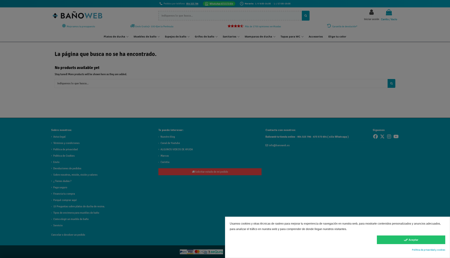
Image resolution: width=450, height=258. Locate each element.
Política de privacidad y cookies (428, 249)
